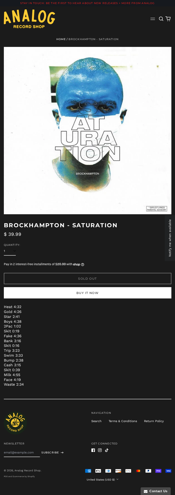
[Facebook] (93, 450)
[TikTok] (107, 450)
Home (61, 39)
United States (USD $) (101, 479)
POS (6, 476)
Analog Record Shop (28, 470)
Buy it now (87, 293)
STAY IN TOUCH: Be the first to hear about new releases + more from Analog (87, 3)
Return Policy (154, 421)
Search (96, 421)
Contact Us (157, 491)
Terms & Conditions (123, 421)
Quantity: (12, 244)
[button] (161, 18)
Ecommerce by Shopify (24, 476)
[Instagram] (100, 450)
